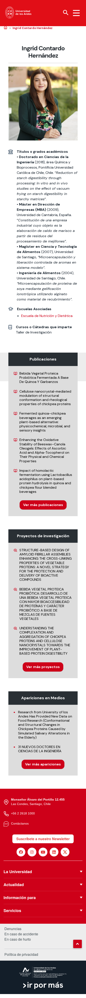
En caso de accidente (21, 934)
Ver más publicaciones (43, 505)
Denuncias (12, 929)
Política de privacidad (21, 954)
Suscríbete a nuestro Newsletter (43, 838)
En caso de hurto (17, 939)
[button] (77, 944)
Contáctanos (20, 823)
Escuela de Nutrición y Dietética (47, 315)
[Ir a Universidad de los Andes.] (5, 28)
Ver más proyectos (43, 667)
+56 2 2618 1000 (23, 813)
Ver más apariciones (43, 764)
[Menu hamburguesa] (76, 13)
